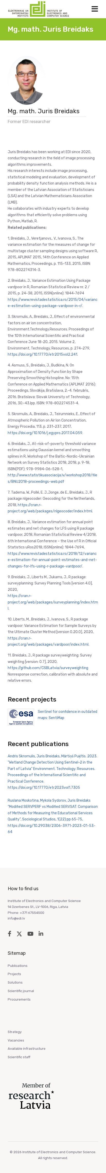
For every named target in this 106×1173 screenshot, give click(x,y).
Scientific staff (19, 1057)
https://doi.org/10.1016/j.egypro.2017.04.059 (45, 433)
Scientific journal (21, 991)
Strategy (15, 1032)
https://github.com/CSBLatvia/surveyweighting (48, 668)
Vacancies (16, 1040)
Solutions (15, 982)
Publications (18, 966)
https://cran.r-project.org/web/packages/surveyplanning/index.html (53, 602)
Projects (14, 974)
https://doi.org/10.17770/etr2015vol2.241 (42, 354)
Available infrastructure (27, 1049)
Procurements (19, 999)
